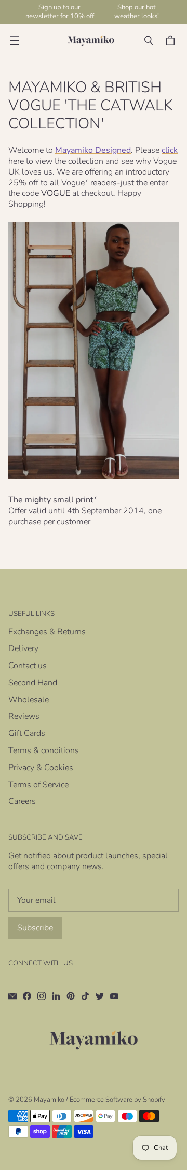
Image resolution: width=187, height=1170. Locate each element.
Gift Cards (26, 733)
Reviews (23, 716)
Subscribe (35, 927)
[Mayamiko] (90, 40)
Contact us (27, 665)
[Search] (148, 40)
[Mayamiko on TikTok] (85, 996)
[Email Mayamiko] (12, 996)
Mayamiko (49, 1099)
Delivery (23, 648)
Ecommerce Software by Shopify (117, 1099)
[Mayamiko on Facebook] (27, 996)
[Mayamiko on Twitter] (99, 996)
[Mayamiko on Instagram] (41, 996)
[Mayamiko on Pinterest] (70, 996)
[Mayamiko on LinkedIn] (56, 996)
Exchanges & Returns (47, 632)
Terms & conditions (43, 750)
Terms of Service (38, 784)
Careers (22, 801)
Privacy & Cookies (40, 767)
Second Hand (32, 682)
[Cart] (172, 40)
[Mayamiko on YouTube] (114, 996)
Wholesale (28, 699)
